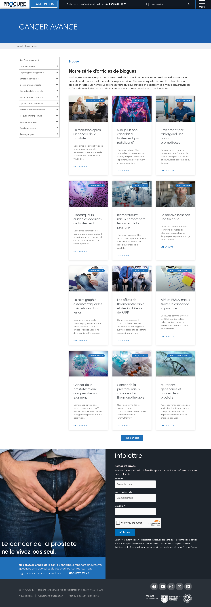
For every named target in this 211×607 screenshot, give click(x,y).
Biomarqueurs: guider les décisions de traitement (88, 219)
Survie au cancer (28, 128)
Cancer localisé (27, 66)
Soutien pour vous (28, 122)
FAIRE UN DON (44, 4)
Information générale (30, 85)
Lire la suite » (80, 166)
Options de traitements (31, 103)
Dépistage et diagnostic (32, 72)
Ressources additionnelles (32, 109)
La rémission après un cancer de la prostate (87, 134)
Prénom (120, 478)
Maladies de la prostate (31, 91)
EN (189, 4)
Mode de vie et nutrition (31, 97)
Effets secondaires (29, 78)
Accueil (20, 46)
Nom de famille (124, 492)
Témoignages (27, 134)
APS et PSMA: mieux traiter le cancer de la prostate (175, 304)
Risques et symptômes (31, 115)
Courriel (120, 505)
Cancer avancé (31, 60)
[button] (132, 438)
